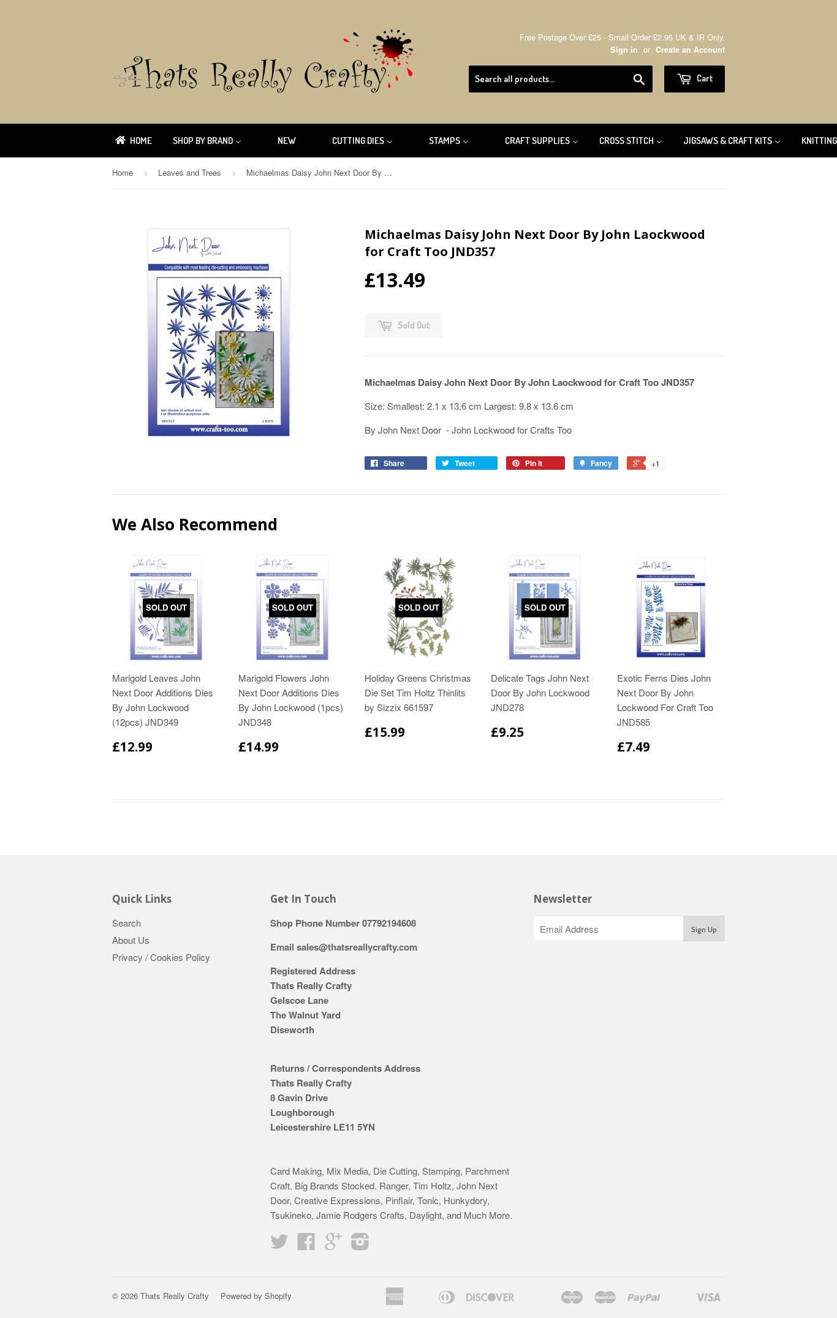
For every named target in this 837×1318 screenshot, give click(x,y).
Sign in (624, 49)
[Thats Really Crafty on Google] (333, 1244)
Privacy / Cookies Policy (161, 957)
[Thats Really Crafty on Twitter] (279, 1244)
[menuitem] (132, 140)
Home (122, 172)
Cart (704, 78)
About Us (131, 939)
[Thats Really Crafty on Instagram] (360, 1244)
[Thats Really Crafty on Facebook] (306, 1244)
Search (126, 922)
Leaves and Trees (189, 172)
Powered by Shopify (256, 1295)
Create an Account (690, 49)
